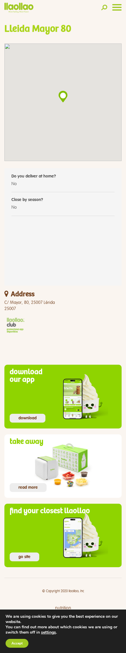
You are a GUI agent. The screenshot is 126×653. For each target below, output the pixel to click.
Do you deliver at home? (33, 176)
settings (48, 632)
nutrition (63, 608)
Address (23, 294)
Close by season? (27, 200)
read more (28, 487)
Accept (17, 643)
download (27, 418)
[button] (63, 96)
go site (24, 557)
